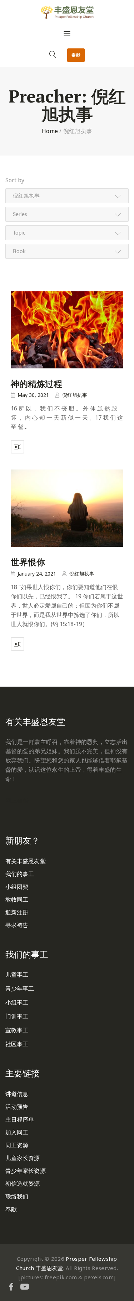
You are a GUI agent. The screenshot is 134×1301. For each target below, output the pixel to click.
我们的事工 (19, 874)
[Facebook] (11, 1286)
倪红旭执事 (74, 395)
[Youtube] (24, 1286)
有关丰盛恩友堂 (25, 861)
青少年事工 (19, 988)
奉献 (75, 55)
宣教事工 (16, 1030)
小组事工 (16, 1002)
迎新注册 (16, 912)
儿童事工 (16, 975)
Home (50, 131)
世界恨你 (28, 562)
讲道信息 (16, 1094)
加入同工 (16, 1132)
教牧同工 (16, 899)
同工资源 (16, 1145)
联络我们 (16, 1196)
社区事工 (16, 1044)
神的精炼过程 (36, 383)
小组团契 (16, 887)
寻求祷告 (16, 925)
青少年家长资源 (25, 1171)
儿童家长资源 (22, 1158)
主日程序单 (19, 1119)
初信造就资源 (22, 1183)
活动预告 (16, 1107)
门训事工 (16, 1016)
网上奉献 (17, 800)
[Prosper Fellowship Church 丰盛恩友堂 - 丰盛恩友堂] (67, 12)
